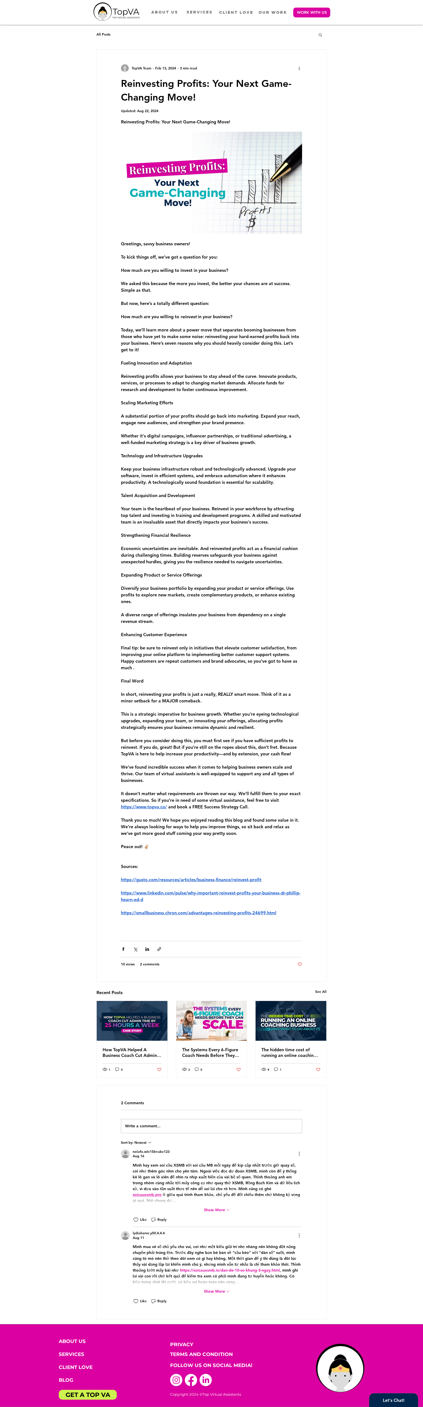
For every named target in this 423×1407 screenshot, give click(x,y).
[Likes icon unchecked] (136, 1220)
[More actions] (299, 68)
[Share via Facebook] (123, 949)
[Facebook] (191, 1380)
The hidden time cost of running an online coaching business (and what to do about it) (288, 1052)
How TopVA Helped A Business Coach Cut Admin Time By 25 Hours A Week (130, 1052)
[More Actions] (299, 1154)
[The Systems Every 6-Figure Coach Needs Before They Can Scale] (211, 1021)
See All (321, 991)
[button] (311, 12)
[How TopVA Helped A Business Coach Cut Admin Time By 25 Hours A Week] (132, 1021)
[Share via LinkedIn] (147, 949)
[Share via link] (159, 949)
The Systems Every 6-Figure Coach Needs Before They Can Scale (210, 1052)
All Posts (103, 34)
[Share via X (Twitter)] (135, 949)
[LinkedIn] (206, 1380)
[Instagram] (176, 1380)
